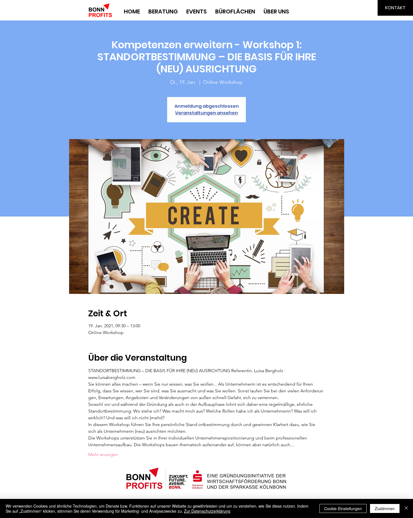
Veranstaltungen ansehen (206, 113)
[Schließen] (406, 508)
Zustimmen (385, 508)
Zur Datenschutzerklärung (207, 511)
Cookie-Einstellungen (343, 508)
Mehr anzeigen (103, 454)
